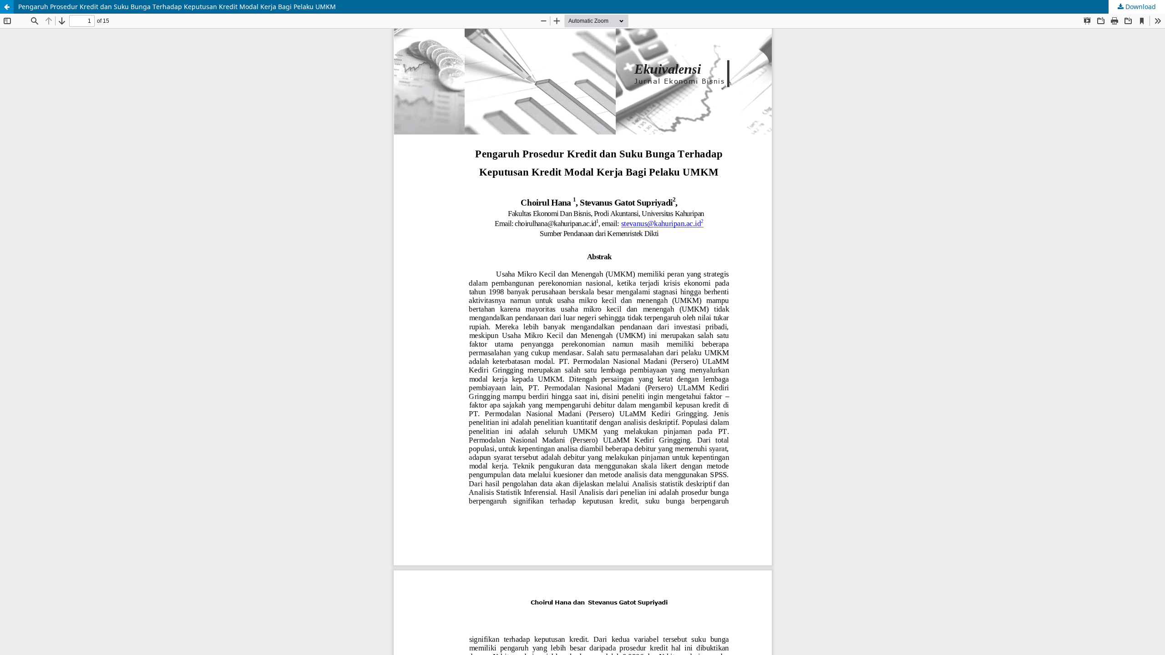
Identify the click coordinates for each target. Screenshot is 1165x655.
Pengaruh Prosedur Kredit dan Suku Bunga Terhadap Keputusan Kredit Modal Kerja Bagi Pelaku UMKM (177, 6)
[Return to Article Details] (7, 7)
